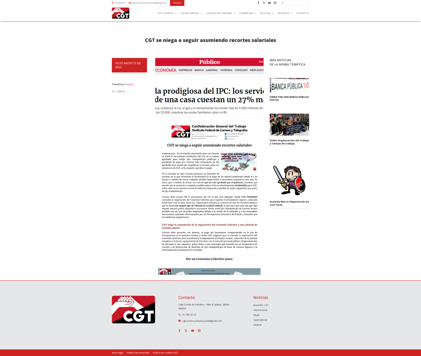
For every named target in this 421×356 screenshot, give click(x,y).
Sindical (129, 84)
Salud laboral (260, 320)
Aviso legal (117, 353)
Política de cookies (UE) (165, 353)
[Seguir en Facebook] (258, 3)
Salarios (121, 91)
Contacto (302, 13)
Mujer (256, 315)
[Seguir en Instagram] (275, 3)
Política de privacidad (138, 353)
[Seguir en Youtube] (269, 3)
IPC (113, 91)
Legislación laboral (219, 13)
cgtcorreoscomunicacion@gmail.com (149, 2)
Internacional (260, 310)
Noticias (265, 13)
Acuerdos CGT (261, 305)
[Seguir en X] (264, 3)
